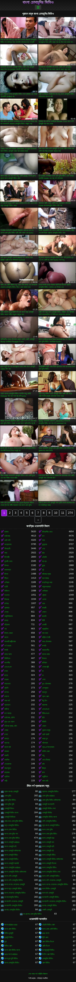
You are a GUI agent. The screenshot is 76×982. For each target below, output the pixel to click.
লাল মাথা (45, 633)
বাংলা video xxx (10, 924)
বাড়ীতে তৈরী (46, 637)
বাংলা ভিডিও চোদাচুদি (49, 888)
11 (62, 512)
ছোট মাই (7, 540)
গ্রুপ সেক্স (45, 696)
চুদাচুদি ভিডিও (8, 937)
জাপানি (44, 616)
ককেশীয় (7, 662)
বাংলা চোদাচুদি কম (48, 842)
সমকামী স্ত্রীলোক (10, 641)
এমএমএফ (7, 667)
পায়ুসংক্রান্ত (46, 586)
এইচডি (44, 557)
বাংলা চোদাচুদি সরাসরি (11, 863)
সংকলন (6, 595)
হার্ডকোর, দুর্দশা (9, 717)
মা (42, 671)
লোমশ (44, 612)
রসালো (6, 696)
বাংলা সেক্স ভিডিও (10, 929)
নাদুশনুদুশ (7, 768)
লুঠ (43, 569)
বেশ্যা (6, 612)
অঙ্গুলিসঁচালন (8, 616)
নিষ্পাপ (6, 565)
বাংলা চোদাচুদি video (11, 842)
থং (43, 675)
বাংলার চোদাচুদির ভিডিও (12, 909)
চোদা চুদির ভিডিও (10, 800)
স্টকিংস (6, 591)
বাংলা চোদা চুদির (47, 829)
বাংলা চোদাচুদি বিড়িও (11, 855)
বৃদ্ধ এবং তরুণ (9, 721)
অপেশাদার (45, 578)
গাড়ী (5, 781)
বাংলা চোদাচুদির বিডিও (49, 867)
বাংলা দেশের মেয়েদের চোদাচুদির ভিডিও (55, 884)
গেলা (43, 679)
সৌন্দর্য (44, 595)
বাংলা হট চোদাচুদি (48, 893)
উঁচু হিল (44, 700)
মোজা (6, 730)
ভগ (43, 536)
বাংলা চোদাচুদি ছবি (48, 846)
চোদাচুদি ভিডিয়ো (9, 817)
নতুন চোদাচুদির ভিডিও (11, 825)
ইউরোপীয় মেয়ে (47, 531)
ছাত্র (6, 675)
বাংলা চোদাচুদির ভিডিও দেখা (51, 871)
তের (43, 548)
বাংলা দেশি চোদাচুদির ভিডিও (13, 880)
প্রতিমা (6, 776)
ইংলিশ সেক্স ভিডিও (48, 954)
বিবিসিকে (7, 658)
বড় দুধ (44, 561)
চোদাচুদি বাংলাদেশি (48, 804)
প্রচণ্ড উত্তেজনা (48, 747)
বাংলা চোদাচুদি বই (48, 850)
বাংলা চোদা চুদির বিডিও (49, 833)
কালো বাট (7, 747)
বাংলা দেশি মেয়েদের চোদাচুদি (51, 880)
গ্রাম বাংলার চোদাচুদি (11, 791)
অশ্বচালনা (7, 544)
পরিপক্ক (45, 743)
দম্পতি (44, 645)
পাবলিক (6, 759)
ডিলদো (44, 658)
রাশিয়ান (44, 662)
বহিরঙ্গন (7, 624)
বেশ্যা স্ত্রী (45, 667)
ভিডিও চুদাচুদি (8, 933)
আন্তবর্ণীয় (45, 650)
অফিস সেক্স (46, 751)
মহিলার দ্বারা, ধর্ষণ (10, 726)
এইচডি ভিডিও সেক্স (48, 924)
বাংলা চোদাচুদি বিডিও (48, 855)
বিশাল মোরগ (8, 633)
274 (70, 512)
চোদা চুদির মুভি (9, 804)
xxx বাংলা (45, 933)
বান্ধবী (44, 607)
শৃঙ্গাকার (6, 607)
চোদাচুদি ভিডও (9, 808)
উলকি (6, 650)
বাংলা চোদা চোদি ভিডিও (49, 929)
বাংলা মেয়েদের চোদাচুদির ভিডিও (14, 893)
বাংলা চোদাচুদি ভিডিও (11, 859)
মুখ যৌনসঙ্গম (46, 683)
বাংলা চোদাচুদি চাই (10, 846)
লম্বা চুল (45, 738)
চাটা (43, 764)
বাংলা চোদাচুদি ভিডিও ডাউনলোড (52, 859)
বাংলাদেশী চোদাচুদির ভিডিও (13, 905)
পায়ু (43, 755)
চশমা (6, 671)
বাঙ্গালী (6, 755)
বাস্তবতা (7, 683)
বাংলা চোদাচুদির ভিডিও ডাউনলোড (15, 871)
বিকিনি (44, 721)
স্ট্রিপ (6, 578)
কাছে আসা (7, 654)
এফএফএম (45, 709)
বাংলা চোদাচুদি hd (48, 838)
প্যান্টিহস (45, 776)
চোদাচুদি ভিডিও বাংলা (11, 812)
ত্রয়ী (6, 586)
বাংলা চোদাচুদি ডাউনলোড (12, 850)
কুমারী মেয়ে (8, 561)
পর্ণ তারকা (7, 645)
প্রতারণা (7, 705)
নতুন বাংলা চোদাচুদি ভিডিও (50, 825)
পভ (5, 629)
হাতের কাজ (46, 654)
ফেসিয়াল (45, 591)
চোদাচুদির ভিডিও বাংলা (49, 817)
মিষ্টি (43, 620)
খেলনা (44, 599)
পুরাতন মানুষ (46, 730)
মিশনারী (6, 557)
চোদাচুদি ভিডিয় (47, 812)
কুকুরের (44, 544)
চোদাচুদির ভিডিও (47, 958)
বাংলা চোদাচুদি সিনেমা (49, 863)
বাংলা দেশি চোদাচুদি (10, 876)
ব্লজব (6, 531)
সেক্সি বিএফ (46, 946)
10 (55, 512)
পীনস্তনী (7, 548)
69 (43, 717)
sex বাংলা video (10, 954)
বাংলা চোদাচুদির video (12, 867)
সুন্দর (43, 565)
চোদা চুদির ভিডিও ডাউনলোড (51, 800)
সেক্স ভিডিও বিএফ (48, 941)
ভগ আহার (7, 713)
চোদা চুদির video (48, 796)
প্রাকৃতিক (45, 629)
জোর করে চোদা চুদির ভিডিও (13, 821)
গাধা (43, 540)
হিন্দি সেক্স (45, 937)
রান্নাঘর (7, 772)
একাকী (44, 624)
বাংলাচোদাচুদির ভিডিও (11, 897)
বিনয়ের (6, 599)
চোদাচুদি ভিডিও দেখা (48, 808)
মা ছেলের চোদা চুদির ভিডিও (32, 914)
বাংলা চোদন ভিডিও (10, 829)
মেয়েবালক (7, 764)
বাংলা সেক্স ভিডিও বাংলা (12, 950)
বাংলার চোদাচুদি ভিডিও (49, 905)
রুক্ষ (43, 772)
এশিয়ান (6, 582)
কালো (6, 637)
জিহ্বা (44, 768)
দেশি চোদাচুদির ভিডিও (49, 821)
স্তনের (6, 743)
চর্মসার (6, 603)
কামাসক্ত (7, 569)
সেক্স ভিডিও (46, 962)
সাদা (5, 553)
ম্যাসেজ (44, 705)
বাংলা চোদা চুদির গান (11, 833)
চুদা (5, 941)
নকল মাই (45, 781)
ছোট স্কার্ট (45, 734)
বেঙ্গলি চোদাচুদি (47, 909)
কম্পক (6, 692)
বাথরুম (6, 751)
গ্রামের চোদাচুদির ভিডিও (50, 791)
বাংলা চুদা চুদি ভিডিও (11, 958)
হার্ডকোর (7, 536)
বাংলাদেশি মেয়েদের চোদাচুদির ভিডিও (54, 901)
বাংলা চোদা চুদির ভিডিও (12, 838)
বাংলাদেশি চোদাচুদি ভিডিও (50, 897)
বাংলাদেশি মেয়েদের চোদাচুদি (13, 901)
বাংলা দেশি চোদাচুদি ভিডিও (50, 876)
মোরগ (44, 726)
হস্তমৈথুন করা (47, 582)
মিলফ (6, 574)
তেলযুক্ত (45, 688)
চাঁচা (43, 553)
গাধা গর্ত (7, 700)
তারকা (6, 679)
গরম (43, 603)
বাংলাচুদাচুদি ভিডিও (48, 950)
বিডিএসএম (45, 713)
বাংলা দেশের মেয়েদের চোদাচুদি (14, 884)
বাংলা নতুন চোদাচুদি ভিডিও (13, 888)
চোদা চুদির (7, 796)
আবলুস (44, 692)
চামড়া (6, 620)
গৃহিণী (6, 688)
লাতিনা (6, 709)
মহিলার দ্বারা (46, 574)
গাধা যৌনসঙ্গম (46, 641)
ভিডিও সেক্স (8, 946)
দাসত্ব (6, 738)
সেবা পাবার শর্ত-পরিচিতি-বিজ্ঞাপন (38, 974)
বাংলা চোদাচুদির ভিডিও (38, 2)
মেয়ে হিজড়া (46, 759)
